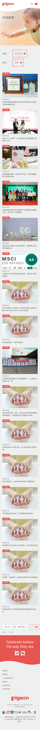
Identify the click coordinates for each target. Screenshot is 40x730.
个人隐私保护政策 (7, 678)
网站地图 (4, 674)
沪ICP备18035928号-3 (20, 706)
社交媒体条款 (6, 685)
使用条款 (4, 681)
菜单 (32, 4)
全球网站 (4, 671)
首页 (3, 632)
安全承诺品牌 (6, 689)
